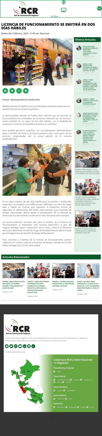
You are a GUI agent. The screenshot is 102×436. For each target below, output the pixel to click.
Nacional (44, 33)
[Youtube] (20, 346)
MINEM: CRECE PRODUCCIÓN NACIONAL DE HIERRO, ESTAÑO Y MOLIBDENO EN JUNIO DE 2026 (90, 67)
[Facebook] (7, 346)
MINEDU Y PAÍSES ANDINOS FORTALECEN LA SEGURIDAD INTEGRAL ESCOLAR (90, 101)
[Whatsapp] (24, 346)
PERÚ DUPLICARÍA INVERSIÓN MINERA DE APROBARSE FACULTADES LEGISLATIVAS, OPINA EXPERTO (90, 51)
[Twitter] (11, 346)
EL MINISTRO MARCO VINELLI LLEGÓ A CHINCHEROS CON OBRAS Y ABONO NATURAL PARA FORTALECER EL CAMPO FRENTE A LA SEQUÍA (90, 136)
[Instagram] (16, 346)
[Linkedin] (29, 346)
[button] (5, 91)
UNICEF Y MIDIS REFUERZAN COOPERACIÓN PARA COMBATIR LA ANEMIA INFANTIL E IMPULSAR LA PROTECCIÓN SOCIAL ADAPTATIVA (90, 85)
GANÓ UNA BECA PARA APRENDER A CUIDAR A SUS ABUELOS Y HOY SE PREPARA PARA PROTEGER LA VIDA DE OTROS (90, 117)
